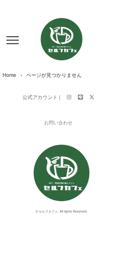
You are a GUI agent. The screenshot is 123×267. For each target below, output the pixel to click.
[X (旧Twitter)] (91, 97)
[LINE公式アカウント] (80, 97)
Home (9, 74)
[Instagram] (69, 97)
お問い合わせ (58, 122)
